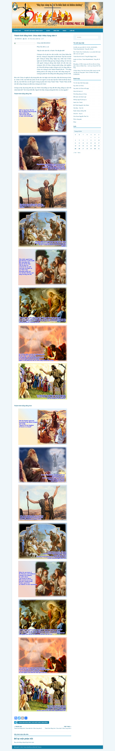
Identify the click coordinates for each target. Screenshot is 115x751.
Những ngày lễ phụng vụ (80, 99)
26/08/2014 (19, 38)
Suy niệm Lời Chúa (78, 85)
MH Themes (38, 747)
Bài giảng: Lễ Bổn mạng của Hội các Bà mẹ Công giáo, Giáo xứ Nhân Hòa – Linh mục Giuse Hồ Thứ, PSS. (87, 65)
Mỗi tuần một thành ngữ (79, 97)
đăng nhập (22, 742)
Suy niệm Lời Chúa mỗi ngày (81, 88)
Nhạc (74, 122)
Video (64, 30)
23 (95, 145)
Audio (48, 30)
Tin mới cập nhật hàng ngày (33, 30)
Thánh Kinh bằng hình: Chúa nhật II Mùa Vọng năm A (33, 722)
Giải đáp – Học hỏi (78, 108)
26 (79, 148)
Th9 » (79, 152)
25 (75, 148)
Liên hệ (72, 30)
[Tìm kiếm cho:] (87, 37)
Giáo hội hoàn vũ (78, 91)
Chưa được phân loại (35, 38)
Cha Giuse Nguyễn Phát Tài (80, 116)
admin (25, 38)
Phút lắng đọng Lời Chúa (80, 94)
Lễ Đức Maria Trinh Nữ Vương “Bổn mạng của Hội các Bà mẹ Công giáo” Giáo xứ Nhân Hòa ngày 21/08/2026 (86, 72)
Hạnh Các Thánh (78, 102)
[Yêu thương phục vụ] (57, 27)
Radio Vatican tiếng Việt (79, 110)
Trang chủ (17, 30)
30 (95, 148)
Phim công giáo (77, 119)
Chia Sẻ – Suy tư (77, 113)
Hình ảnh (56, 30)
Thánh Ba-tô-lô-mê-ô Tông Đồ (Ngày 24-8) (84, 56)
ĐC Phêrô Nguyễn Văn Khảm (81, 105)
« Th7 (75, 152)
